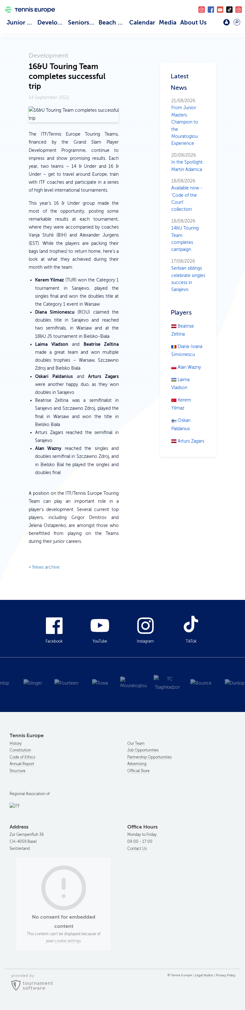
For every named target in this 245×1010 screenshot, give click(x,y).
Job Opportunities (143, 750)
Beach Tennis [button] (113, 22)
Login (226, 22)
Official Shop (213, 24)
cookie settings (68, 941)
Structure (18, 771)
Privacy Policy (225, 975)
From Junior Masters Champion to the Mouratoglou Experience (184, 122)
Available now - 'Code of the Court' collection (187, 195)
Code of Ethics (22, 757)
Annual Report (22, 764)
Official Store (138, 771)
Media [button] (167, 22)
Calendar (142, 22)
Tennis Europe (27, 17)
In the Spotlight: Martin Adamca (187, 162)
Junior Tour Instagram (201, 9)
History (16, 743)
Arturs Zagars (190, 441)
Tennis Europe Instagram (238, 9)
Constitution (20, 750)
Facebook (211, 9)
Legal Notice (204, 975)
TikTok (229, 9)
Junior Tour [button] (21, 22)
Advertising (136, 764)
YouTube (220, 9)
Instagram (145, 641)
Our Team (136, 743)
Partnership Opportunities (149, 757)
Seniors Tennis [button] (82, 22)
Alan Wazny (188, 367)
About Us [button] (193, 22)
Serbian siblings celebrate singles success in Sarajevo (188, 275)
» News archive (44, 567)
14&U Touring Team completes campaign (185, 235)
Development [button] (51, 22)
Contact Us (137, 848)
